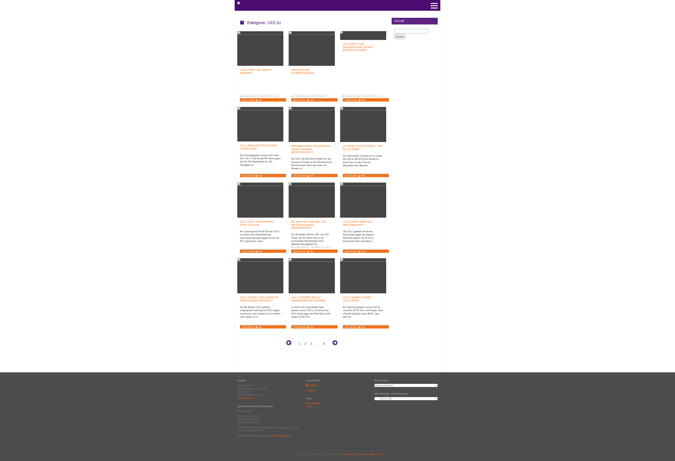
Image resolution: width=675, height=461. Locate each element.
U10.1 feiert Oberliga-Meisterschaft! (358, 223)
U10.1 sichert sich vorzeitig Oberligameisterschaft (259, 299)
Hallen (309, 406)
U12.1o (294, 250)
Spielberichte (266, 96)
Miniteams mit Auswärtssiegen (302, 71)
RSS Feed (378, 454)
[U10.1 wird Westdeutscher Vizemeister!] (260, 124)
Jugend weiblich (318, 96)
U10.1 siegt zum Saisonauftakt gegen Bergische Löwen (357, 47)
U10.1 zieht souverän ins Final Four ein (257, 223)
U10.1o (276, 96)
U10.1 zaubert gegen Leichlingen (357, 299)
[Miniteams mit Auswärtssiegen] (312, 48)
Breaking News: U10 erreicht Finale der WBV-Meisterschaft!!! (311, 149)
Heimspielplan (313, 403)
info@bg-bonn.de (282, 435)
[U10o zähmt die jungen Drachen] (260, 48)
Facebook (313, 385)
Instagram (311, 390)
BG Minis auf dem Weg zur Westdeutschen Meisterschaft (308, 224)
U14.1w (315, 99)
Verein (243, 99)
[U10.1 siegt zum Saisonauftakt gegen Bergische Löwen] (363, 32)
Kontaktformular (245, 398)
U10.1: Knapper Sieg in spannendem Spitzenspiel (308, 299)
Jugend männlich (250, 96)
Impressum (350, 454)
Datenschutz (363, 454)
